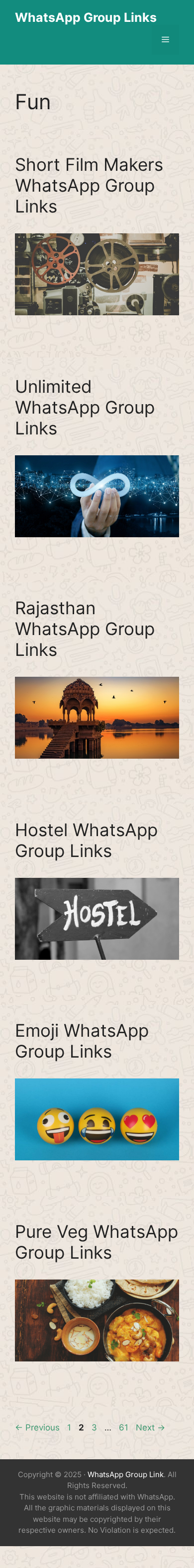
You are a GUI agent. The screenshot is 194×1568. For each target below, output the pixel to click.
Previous (37, 1427)
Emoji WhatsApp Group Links (82, 1041)
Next (150, 1427)
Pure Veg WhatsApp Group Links (96, 1242)
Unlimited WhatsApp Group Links (85, 407)
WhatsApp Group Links (86, 17)
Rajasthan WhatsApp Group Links (85, 628)
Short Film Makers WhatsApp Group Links (89, 185)
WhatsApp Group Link (126, 1474)
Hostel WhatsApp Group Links (86, 840)
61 (124, 1427)
